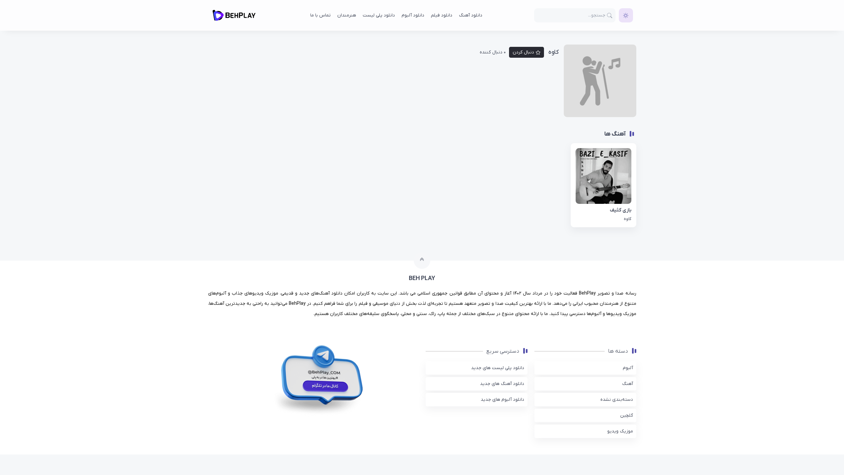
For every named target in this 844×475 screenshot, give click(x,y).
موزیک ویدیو (620, 431)
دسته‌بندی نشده (616, 399)
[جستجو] (610, 15)
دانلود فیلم (441, 15)
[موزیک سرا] (626, 15)
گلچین (626, 415)
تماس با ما (320, 15)
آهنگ (627, 384)
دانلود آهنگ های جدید (502, 384)
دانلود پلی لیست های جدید (497, 368)
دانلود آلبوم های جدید (502, 399)
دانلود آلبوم (413, 15)
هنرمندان (346, 15)
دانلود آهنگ (470, 15)
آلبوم (628, 368)
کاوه (627, 219)
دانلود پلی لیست (379, 15)
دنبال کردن (523, 52)
